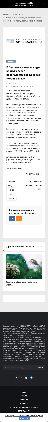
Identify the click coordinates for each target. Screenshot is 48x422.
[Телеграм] (31, 377)
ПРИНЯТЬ (24, 419)
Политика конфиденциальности (24, 407)
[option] (24, 271)
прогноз (11, 190)
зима (10, 194)
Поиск (40, 368)
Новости (17, 14)
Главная (7, 14)
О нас (24, 392)
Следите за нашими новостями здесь (34, 185)
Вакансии (24, 400)
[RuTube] (26, 377)
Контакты (24, 403)
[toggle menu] (4, 4)
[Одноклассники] (21, 377)
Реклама (24, 396)
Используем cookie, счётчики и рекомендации (24, 416)
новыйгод (11, 198)
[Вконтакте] (16, 377)
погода (10, 186)
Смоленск (11, 181)
